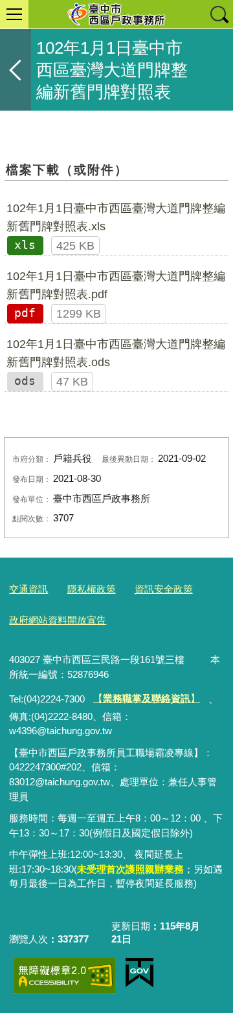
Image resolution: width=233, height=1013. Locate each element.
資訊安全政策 (164, 588)
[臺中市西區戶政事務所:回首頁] (116, 14)
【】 (146, 698)
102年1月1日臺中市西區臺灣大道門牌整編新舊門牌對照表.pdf (115, 285)
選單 (14, 14)
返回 (15, 70)
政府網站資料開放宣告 (57, 620)
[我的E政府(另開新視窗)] (139, 973)
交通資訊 (28, 588)
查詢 (219, 14)
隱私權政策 (91, 588)
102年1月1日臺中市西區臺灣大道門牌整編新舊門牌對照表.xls (115, 217)
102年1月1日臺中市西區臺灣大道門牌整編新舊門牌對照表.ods (115, 353)
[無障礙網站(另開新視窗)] (64, 976)
